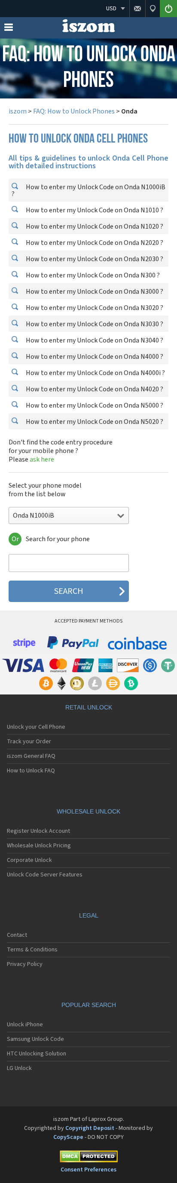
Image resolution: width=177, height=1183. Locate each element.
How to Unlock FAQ (31, 770)
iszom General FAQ (31, 756)
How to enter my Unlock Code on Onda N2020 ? (93, 242)
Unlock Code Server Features (44, 874)
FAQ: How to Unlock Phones (74, 111)
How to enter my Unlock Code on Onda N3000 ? (93, 291)
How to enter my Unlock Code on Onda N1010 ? (93, 210)
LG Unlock (19, 1068)
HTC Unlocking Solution (36, 1053)
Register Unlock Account (38, 831)
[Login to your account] (168, 8)
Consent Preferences (88, 1169)
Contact (17, 935)
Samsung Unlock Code (35, 1039)
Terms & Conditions (32, 949)
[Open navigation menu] (8, 29)
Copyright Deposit (89, 1128)
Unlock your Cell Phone (36, 727)
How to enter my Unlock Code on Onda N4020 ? (93, 389)
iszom (18, 111)
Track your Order (29, 741)
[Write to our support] (137, 8)
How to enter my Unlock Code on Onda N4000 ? (93, 356)
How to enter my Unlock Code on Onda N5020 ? (93, 421)
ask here (42, 459)
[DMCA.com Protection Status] (88, 1157)
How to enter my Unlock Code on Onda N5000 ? (93, 405)
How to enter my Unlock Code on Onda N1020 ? (93, 226)
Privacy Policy (25, 964)
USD (111, 8)
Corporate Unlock (29, 860)
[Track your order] (152, 8)
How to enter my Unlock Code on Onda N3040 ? (93, 340)
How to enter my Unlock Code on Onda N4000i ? (94, 373)
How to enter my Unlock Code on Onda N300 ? (92, 275)
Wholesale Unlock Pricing (39, 845)
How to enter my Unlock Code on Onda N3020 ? (93, 308)
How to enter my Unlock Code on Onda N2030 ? (93, 259)
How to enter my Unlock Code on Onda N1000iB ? (88, 190)
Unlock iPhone (25, 1024)
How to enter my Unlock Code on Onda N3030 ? (93, 324)
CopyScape (68, 1137)
